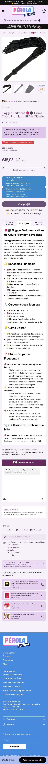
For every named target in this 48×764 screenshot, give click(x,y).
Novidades (32, 452)
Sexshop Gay (20, 455)
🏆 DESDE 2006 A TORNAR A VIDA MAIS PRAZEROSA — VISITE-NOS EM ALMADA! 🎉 (24, 27)
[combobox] (24, 20)
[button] (43, 11)
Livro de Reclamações (13, 694)
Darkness (14, 452)
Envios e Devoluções (12, 674)
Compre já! (24, 204)
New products (23, 452)
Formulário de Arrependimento (17, 690)
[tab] (14, 554)
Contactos (8, 660)
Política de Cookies (12, 686)
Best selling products (16, 450)
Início (4, 33)
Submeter (14, 746)
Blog (5, 664)
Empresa (7, 656)
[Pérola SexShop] (23, 11)
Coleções (12, 33)
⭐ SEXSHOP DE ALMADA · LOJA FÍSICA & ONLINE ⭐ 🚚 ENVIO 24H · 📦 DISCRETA (24, 2)
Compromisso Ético (12, 678)
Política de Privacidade (13, 682)
